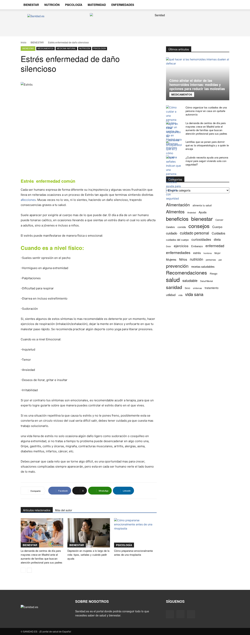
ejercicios (181, 246)
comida (182, 227)
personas (211, 259)
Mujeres (171, 259)
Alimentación (178, 205)
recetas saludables (202, 266)
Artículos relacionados (36, 510)
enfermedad (214, 246)
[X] (216, 4)
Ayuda (202, 212)
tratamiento (212, 288)
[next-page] (29, 570)
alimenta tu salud (202, 205)
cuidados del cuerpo (177, 239)
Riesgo (213, 273)
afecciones (28, 200)
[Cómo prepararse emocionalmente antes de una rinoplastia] (135, 532)
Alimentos (175, 211)
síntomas (197, 288)
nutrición (196, 259)
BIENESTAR (31, 5)
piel (220, 259)
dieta (217, 239)
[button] (224, 5)
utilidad (171, 295)
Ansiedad (191, 212)
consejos (199, 226)
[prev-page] (23, 570)
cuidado (171, 233)
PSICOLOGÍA (73, 5)
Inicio (23, 42)
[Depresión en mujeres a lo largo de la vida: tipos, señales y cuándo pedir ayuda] (88, 532)
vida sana (194, 294)
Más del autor (63, 510)
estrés (197, 253)
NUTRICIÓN (52, 5)
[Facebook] (203, 4)
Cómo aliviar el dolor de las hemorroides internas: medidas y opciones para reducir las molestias (197, 84)
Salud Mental (206, 281)
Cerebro (170, 227)
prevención (177, 266)
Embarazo (197, 246)
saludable (189, 280)
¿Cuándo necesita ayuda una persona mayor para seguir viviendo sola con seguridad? (207, 161)
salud (173, 279)
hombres (208, 253)
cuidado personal (194, 233)
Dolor (168, 246)
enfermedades (178, 252)
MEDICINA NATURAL (66, 48)
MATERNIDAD (97, 5)
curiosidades (201, 239)
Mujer (217, 253)
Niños (183, 259)
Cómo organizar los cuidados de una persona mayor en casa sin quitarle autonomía (206, 111)
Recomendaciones (186, 272)
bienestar (202, 218)
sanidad (174, 287)
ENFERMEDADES (122, 5)
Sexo (187, 288)
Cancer (219, 219)
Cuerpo (217, 227)
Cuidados (218, 233)
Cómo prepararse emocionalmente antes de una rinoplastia (133, 552)
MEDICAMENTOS (46, 48)
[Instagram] (209, 4)
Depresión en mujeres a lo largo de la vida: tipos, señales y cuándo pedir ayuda (88, 554)
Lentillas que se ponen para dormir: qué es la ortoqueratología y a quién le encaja (207, 145)
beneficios (177, 218)
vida (180, 295)
